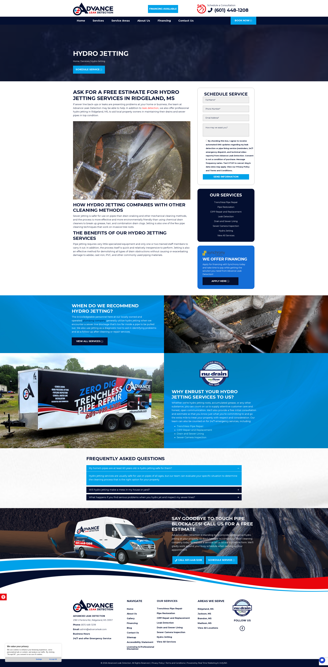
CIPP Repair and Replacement (226, 212)
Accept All (53, 659)
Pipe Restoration (225, 207)
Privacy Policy (242, 167)
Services (85, 61)
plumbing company (94, 320)
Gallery (131, 618)
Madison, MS (205, 623)
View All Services (225, 235)
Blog (129, 628)
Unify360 (223, 663)
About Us (132, 613)
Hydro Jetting (226, 231)
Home (76, 61)
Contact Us (133, 632)
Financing (132, 623)
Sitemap (131, 637)
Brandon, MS (205, 618)
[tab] (164, 468)
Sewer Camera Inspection (226, 226)
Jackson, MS (204, 613)
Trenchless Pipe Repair (226, 202)
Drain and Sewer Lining (226, 221)
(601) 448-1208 (88, 625)
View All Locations (208, 628)
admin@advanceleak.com (93, 629)
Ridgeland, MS (206, 609)
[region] (33, 653)
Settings (39, 659)
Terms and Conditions (221, 170)
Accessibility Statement (140, 642)
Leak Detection (226, 216)
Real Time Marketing (207, 663)
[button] (3, 597)
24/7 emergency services (224, 421)
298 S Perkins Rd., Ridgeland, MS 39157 (93, 620)
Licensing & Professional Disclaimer (140, 648)
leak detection (150, 108)
